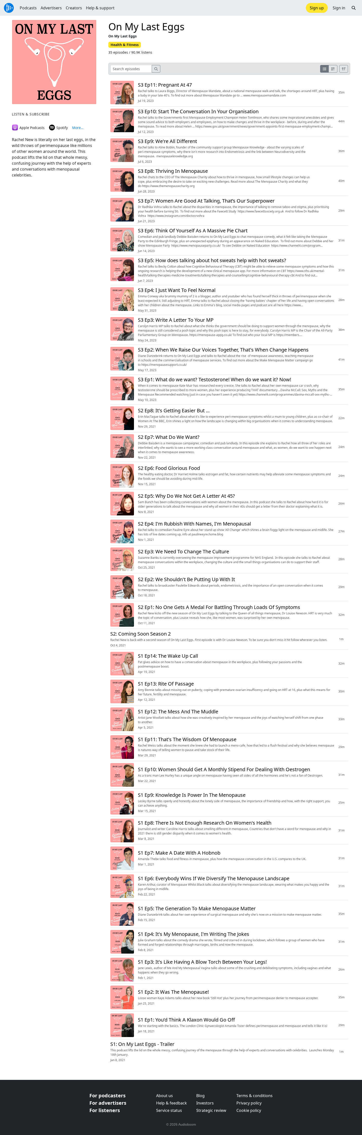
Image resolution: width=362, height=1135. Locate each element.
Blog (200, 1095)
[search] (156, 69)
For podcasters (107, 1095)
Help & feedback (171, 1103)
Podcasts (28, 8)
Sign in (339, 8)
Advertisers (51, 8)
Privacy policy (249, 1103)
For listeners (104, 1110)
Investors (205, 1103)
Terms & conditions (254, 1095)
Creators (74, 8)
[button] (353, 8)
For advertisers (107, 1103)
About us (164, 1095)
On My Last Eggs (146, 26)
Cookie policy (248, 1110)
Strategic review (211, 1110)
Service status (169, 1110)
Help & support (100, 8)
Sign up (317, 8)
